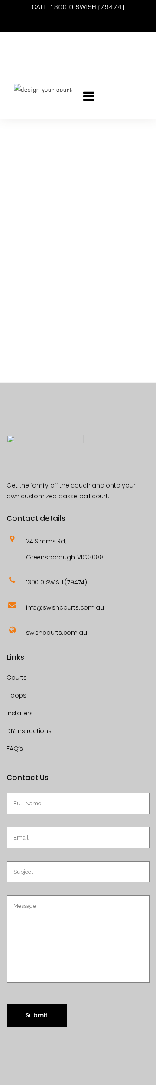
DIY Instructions (29, 731)
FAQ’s (14, 748)
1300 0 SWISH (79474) (87, 7)
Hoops (16, 695)
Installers (19, 713)
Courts (16, 677)
